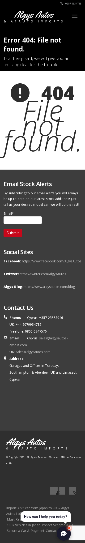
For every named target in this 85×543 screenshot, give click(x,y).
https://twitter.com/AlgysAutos (43, 274)
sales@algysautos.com (33, 352)
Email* (9, 213)
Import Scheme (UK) (57, 525)
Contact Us (54, 530)
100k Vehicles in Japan (23, 525)
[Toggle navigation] (74, 16)
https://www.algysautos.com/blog (49, 286)
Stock (29, 519)
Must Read (15, 519)
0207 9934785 (72, 3)
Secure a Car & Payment (25, 530)
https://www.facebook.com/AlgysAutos (51, 261)
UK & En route (46, 519)
